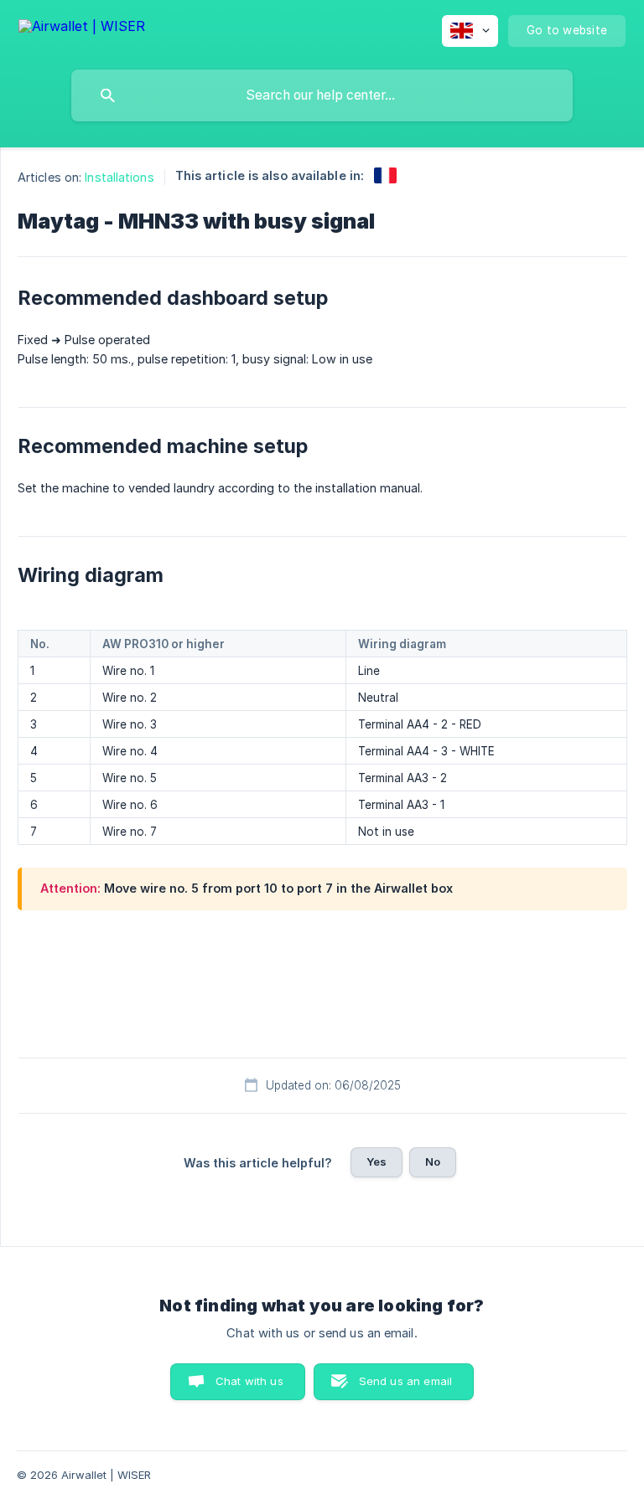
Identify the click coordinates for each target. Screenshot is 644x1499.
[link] (385, 175)
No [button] (432, 1161)
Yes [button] (376, 1161)
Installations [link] (119, 177)
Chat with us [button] (249, 1381)
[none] (81, 29)
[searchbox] (322, 95)
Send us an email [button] (405, 1381)
